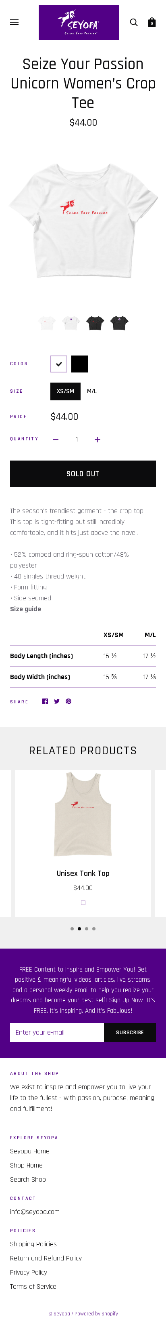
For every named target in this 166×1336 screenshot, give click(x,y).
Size (16, 391)
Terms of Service (33, 1286)
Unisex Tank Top (83, 874)
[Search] (134, 22)
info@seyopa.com (35, 1211)
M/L (92, 391)
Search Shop (28, 1179)
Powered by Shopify (96, 1314)
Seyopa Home (30, 1151)
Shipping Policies (33, 1244)
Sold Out (83, 474)
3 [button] (86, 928)
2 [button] (79, 928)
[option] (83, 220)
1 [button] (72, 928)
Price (18, 417)
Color (19, 364)
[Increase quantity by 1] (97, 439)
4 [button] (93, 928)
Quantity (24, 439)
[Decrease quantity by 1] (55, 439)
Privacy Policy (28, 1272)
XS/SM (65, 391)
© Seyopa (59, 1314)
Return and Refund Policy (46, 1258)
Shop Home (26, 1165)
